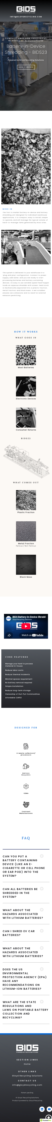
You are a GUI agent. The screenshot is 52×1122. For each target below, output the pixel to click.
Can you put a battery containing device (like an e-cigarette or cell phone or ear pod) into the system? (24, 866)
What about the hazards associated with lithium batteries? (23, 914)
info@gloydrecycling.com (26, 17)
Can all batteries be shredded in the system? (20, 893)
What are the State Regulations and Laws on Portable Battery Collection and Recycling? (26, 1009)
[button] (26, 865)
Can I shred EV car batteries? (19, 933)
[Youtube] (49, 1109)
